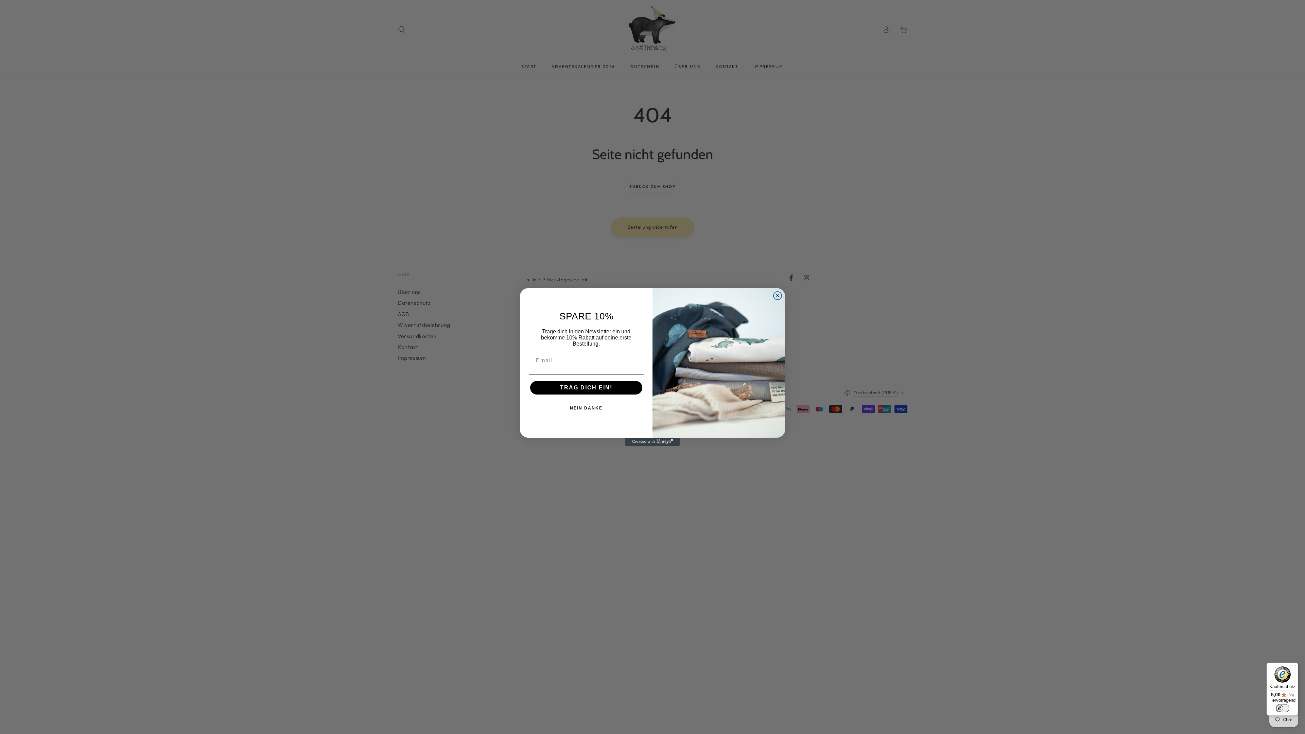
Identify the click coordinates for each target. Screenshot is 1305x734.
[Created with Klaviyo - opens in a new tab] (652, 442)
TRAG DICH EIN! (586, 387)
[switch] (1282, 708)
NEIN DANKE (586, 408)
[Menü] (1294, 667)
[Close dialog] (777, 296)
